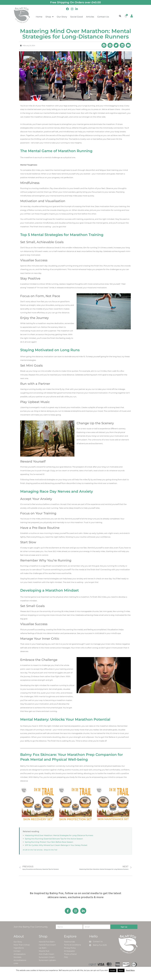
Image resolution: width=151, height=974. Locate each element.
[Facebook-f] (68, 911)
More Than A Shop (22, 945)
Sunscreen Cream (47, 957)
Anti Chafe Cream (46, 954)
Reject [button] (121, 970)
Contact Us (103, 16)
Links (16, 963)
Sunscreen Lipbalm (47, 960)
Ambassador (69, 951)
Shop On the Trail (50, 850)
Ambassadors (20, 954)
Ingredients (19, 948)
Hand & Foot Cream (47, 945)
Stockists (17, 957)
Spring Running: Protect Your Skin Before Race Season (49, 842)
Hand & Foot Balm (47, 942)
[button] (120, 16)
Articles (90, 16)
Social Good (76, 16)
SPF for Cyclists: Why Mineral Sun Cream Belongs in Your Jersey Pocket (56, 845)
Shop (48, 16)
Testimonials (69, 942)
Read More (130, 970)
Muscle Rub (44, 951)
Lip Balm (43, 948)
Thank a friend (70, 954)
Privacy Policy (70, 948)
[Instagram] (75, 911)
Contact (17, 951)
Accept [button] (112, 970)
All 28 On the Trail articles (33, 850)
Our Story (62, 16)
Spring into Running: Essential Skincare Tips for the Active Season (54, 839)
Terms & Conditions (72, 945)
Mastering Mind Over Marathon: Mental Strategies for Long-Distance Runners (59, 835)
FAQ (66, 957)
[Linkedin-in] (83, 911)
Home (39, 16)
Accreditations (20, 960)
